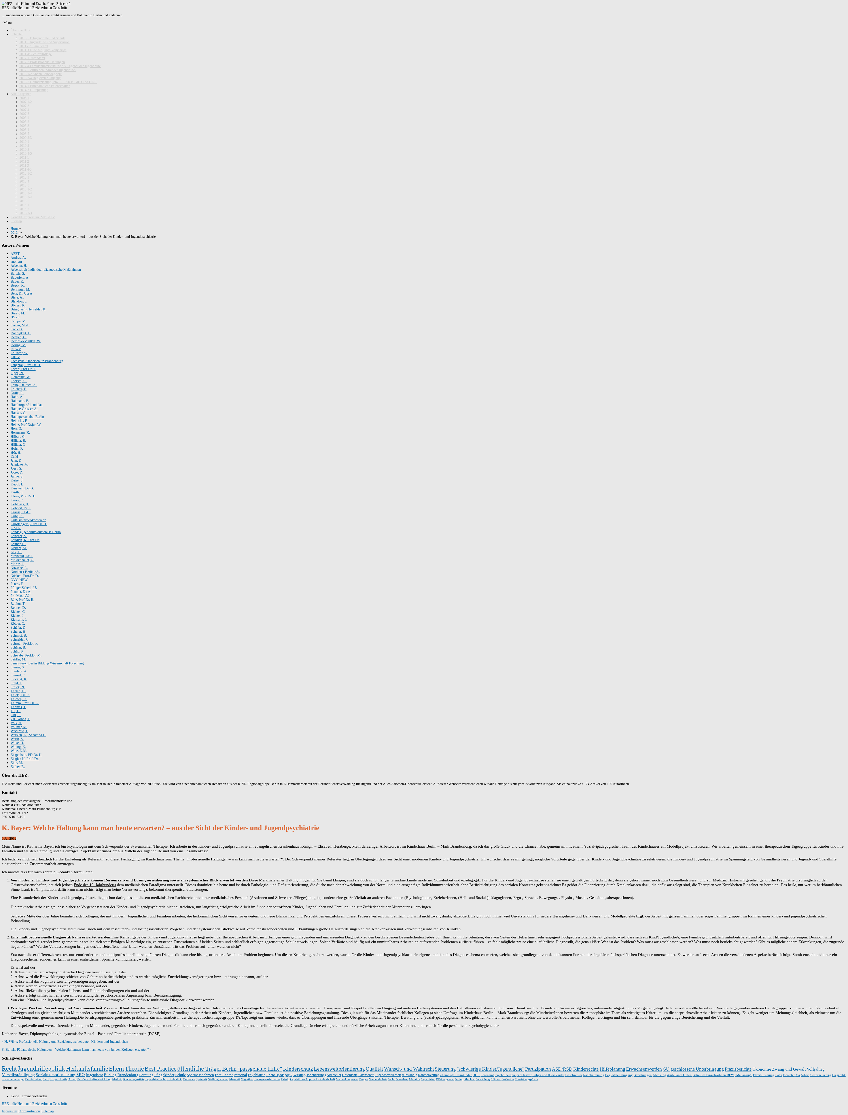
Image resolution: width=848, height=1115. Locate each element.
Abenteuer (334, 1075)
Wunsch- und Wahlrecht (409, 1069)
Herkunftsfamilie (87, 1068)
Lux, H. (16, 552)
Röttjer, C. (18, 623)
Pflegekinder (164, 1075)
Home (15, 228)
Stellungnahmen (218, 1079)
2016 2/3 (25, 213)
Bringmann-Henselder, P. (28, 309)
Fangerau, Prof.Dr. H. (26, 365)
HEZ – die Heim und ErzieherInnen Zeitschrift (34, 8)
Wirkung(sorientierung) (309, 1075)
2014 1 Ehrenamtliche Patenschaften (44, 86)
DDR (476, 1075)
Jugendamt (94, 1075)
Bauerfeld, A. (20, 277)
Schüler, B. (18, 647)
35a (797, 1075)
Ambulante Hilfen (679, 1075)
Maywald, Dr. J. (22, 556)
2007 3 (24, 106)
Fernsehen (402, 1079)
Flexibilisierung (763, 1075)
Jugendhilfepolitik (41, 1068)
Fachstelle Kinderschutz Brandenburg (37, 361)
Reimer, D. (18, 607)
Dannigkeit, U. (21, 333)
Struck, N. (18, 687)
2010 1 (24, 141)
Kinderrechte (586, 1069)
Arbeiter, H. (19, 265)
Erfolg (285, 1079)
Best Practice (160, 1068)
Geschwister (573, 1075)
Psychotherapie (505, 1075)
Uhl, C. (16, 715)
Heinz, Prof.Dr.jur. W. (26, 424)
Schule (180, 1075)
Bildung (110, 1075)
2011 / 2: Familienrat (33, 46)
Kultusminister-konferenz (28, 520)
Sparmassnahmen (200, 1075)
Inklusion (508, 1079)
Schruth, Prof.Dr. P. (24, 643)
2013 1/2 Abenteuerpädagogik (40, 74)
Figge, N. (17, 373)
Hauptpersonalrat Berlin (27, 417)
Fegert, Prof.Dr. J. (23, 369)
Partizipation (538, 1069)
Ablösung (659, 1075)
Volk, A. (16, 723)
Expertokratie (58, 1079)
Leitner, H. (18, 544)
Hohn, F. (17, 448)
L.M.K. (16, 528)
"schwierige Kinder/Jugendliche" (490, 1069)
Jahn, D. (16, 460)
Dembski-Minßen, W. (26, 341)
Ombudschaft (326, 1079)
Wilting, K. (18, 747)
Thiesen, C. (19, 699)
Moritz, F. (17, 564)
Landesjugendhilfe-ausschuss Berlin (36, 532)
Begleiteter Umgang (619, 1075)
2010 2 (24, 145)
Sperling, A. (19, 671)
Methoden (189, 1079)
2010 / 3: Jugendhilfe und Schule (42, 38)
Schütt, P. (17, 651)
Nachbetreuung (593, 1075)
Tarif (46, 1079)
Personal (240, 1075)
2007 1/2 (25, 102)
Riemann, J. (19, 619)
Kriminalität (174, 1079)
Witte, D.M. (19, 751)
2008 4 (24, 129)
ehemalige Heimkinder (456, 1075)
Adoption (414, 1079)
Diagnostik (839, 1075)
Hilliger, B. (18, 440)
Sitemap (16, 221)
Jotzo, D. (17, 472)
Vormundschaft (378, 1079)
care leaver (524, 1075)
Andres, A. (18, 257)
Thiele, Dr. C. (20, 695)
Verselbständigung (18, 1074)
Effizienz (496, 1079)
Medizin (117, 1079)
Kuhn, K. (17, 516)
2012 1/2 (25, 173)
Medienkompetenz (347, 1079)
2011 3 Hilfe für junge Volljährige (42, 50)
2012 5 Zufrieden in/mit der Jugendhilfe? (47, 70)
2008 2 (24, 122)
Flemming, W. (20, 377)
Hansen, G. (18, 413)
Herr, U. (16, 428)
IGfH (14, 456)
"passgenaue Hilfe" (259, 1069)
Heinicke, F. (19, 420)
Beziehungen (643, 1075)
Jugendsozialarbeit (388, 1075)
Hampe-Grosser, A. (24, 409)
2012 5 (24, 185)
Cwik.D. (17, 329)
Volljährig (816, 1069)
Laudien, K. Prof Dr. (25, 540)
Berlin (229, 1069)
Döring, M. (18, 345)
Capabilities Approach (304, 1079)
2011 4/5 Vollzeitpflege (35, 54)
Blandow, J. (19, 301)
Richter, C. (18, 611)
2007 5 (24, 114)
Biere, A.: (17, 297)
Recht (9, 1068)
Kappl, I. (17, 484)
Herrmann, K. (20, 432)
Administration (29, 1111)
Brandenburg (127, 1075)
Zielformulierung (820, 1075)
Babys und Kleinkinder (548, 1075)
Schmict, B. (19, 635)
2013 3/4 (25, 193)
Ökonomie (761, 1069)
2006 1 (24, 98)
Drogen (363, 1079)
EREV (15, 357)
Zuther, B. (18, 767)
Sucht (391, 1079)
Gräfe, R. (17, 393)
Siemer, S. (18, 667)
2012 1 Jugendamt (32, 58)
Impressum (9, 1111)
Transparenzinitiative (267, 1079)
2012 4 (24, 181)
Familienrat (224, 1075)
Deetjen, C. (18, 337)
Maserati (234, 1079)
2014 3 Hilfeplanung (33, 90)
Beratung (146, 1075)
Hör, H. (16, 452)
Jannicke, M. (19, 464)
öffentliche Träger (199, 1068)
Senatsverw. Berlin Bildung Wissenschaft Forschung (47, 663)
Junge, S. (17, 476)
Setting (459, 1079)
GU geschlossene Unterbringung (693, 1069)
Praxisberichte (738, 1069)
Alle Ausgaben (21, 94)
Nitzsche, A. (19, 568)
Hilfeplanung (612, 1069)
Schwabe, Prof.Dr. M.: (26, 655)
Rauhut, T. (18, 603)
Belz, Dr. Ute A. (22, 293)
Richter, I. (17, 615)
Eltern (116, 1068)
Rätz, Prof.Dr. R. (22, 599)
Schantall (17, 34)
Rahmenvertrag (428, 1075)
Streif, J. (16, 683)
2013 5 (24, 201)
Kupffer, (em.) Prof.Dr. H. (29, 524)
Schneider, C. (20, 639)
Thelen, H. (18, 691)
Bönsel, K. (18, 305)
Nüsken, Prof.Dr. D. (25, 576)
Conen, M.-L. (20, 325)
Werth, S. (17, 739)
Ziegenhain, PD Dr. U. (26, 755)
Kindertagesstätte (133, 1079)
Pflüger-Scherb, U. (24, 588)
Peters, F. (17, 584)
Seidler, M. (18, 659)
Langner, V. (19, 536)
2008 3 (24, 125)
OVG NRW (19, 580)
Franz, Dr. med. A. (24, 385)
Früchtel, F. (18, 389)
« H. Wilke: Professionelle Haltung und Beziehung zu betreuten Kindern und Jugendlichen (65, 1041)
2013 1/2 (25, 189)
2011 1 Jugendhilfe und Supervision (44, 42)
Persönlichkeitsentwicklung (94, 1079)
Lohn (778, 1075)
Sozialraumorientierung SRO (60, 1074)
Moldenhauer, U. (22, 560)
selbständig (409, 1075)
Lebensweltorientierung (339, 1069)
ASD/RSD (562, 1069)
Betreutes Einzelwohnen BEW (713, 1075)
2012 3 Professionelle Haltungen (42, 62)
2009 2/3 (25, 137)
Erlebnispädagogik (279, 1075)
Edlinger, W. (19, 353)
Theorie (134, 1068)
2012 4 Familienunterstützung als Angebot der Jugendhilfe (60, 66)
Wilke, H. (17, 743)
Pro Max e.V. (20, 595)
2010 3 (24, 149)
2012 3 (24, 177)
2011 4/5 (25, 169)
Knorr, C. (17, 500)
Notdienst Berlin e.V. (25, 572)
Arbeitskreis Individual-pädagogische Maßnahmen (46, 269)
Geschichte (350, 1075)
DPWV (16, 349)
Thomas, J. (18, 707)
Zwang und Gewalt (789, 1069)
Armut (72, 1079)
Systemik (201, 1079)
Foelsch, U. (19, 381)
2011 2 (24, 161)
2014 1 (24, 205)
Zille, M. (17, 763)
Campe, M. (18, 321)
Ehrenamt (487, 1075)
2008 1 (24, 118)
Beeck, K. (18, 285)
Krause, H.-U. (20, 512)
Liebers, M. (19, 548)
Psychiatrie (256, 1075)
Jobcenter (789, 1075)
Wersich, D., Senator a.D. (28, 735)
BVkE (15, 317)
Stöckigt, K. (19, 679)
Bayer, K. (17, 281)
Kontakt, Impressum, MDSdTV (33, 217)
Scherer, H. (18, 631)
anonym (16, 261)
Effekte (440, 1079)
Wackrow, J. (19, 731)
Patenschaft (366, 1075)
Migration (247, 1079)
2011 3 (24, 165)
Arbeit (805, 1075)
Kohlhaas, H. (20, 504)
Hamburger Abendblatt (27, 405)
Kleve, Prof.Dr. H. (23, 496)
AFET (15, 253)
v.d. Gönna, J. (20, 719)
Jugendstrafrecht (155, 1079)
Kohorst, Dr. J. (21, 508)
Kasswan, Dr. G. (22, 488)
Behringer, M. (20, 289)
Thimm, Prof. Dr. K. (25, 703)
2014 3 (24, 209)
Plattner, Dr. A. (21, 592)
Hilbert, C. (18, 436)
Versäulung (483, 1079)
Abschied (469, 1079)
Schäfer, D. (18, 627)
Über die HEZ (21, 30)
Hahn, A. (17, 397)
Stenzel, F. (18, 675)
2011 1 (24, 157)
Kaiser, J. (17, 480)
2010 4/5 (25, 153)
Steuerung (445, 1069)
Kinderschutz (298, 1069)
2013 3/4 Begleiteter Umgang (40, 78)
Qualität (374, 1069)
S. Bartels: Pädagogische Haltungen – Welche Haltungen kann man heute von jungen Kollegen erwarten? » (76, 1049)
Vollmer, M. (19, 727)
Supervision (428, 1079)
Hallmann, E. (20, 401)
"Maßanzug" (743, 1075)
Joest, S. (16, 468)
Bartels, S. (18, 273)
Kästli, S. (17, 492)
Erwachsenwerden (644, 1069)
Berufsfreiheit (33, 1079)
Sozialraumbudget (13, 1079)
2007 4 (24, 110)
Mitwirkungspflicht (526, 1079)
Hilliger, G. (18, 444)
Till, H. (16, 711)
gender (450, 1079)
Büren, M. (18, 313)
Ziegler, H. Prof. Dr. (25, 759)
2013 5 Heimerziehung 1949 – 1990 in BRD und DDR (58, 82)
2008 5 (24, 133)
